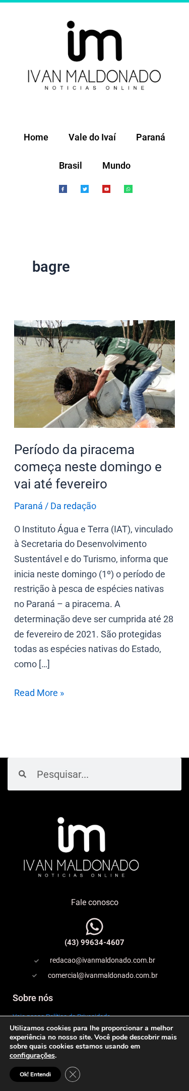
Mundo (116, 165)
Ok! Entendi (35, 1074)
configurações (32, 1055)
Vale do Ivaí (92, 137)
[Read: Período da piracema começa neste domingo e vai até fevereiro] (94, 373)
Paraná (150, 137)
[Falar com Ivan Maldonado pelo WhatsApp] (94, 926)
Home (36, 137)
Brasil (70, 165)
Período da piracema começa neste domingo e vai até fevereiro (88, 466)
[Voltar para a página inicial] (94, 54)
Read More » (39, 691)
